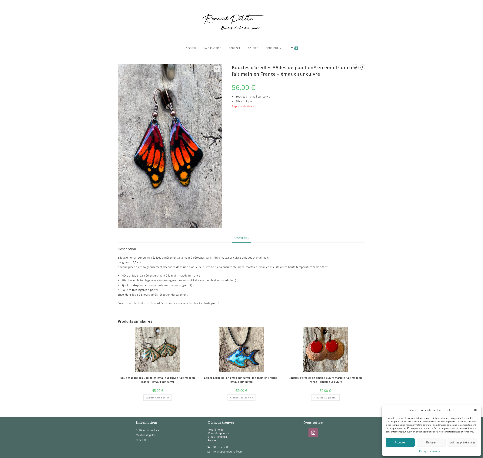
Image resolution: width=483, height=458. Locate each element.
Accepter (400, 442)
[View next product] (362, 67)
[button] (475, 410)
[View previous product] (356, 67)
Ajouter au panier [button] (157, 397)
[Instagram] (313, 432)
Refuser (431, 442)
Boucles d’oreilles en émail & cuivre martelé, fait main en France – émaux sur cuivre (325, 380)
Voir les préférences (462, 442)
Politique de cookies (429, 451)
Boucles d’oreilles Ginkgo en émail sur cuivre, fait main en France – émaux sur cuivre (157, 380)
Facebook (194, 303)
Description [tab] (241, 238)
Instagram (210, 303)
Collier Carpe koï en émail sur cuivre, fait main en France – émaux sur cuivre (241, 380)
